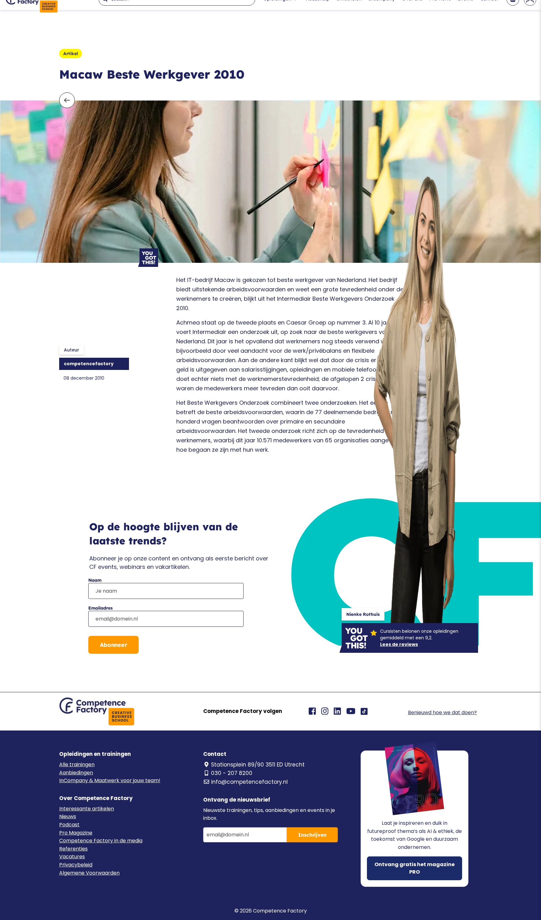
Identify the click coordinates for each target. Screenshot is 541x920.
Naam (94, 580)
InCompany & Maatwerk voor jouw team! (109, 780)
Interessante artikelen (86, 808)
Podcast (69, 824)
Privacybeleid (75, 864)
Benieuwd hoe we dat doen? (442, 712)
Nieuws (67, 816)
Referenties (73, 848)
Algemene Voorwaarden (89, 872)
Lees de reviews (399, 644)
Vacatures (72, 856)
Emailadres (100, 608)
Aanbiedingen (76, 772)
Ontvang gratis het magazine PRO (414, 868)
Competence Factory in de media (100, 840)
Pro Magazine (75, 832)
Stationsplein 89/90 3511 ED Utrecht (258, 764)
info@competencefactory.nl (249, 782)
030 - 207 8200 (231, 773)
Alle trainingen (77, 764)
